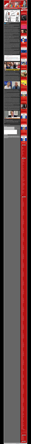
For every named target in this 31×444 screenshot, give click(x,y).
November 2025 (22, 204)
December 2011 (22, 326)
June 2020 (22, 251)
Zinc (21, 193)
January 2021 (22, 246)
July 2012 (22, 321)
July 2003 (22, 394)
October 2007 (22, 363)
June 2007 (22, 366)
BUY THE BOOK (24, 24)
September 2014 (22, 302)
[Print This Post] (17, 9)
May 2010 (22, 340)
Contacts (22, 152)
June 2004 (22, 386)
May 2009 (22, 349)
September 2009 (22, 346)
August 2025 (22, 206)
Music (21, 155)
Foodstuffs (22, 171)
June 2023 (22, 225)
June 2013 (22, 313)
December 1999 (22, 416)
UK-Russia (22, 191)
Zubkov (21, 194)
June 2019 (22, 260)
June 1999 (22, 418)
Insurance (22, 174)
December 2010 (22, 335)
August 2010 (22, 338)
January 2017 (22, 281)
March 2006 (22, 374)
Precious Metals (22, 183)
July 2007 (22, 365)
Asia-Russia (22, 160)
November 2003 (22, 391)
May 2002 (22, 404)
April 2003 (22, 396)
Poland (21, 182)
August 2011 (22, 329)
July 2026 (22, 198)
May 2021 (22, 243)
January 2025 (22, 211)
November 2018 (22, 265)
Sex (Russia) (22, 185)
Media (21, 176)
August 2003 (22, 393)
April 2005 (22, 379)
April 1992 (22, 427)
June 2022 (22, 234)
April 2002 (22, 405)
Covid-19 (22, 166)
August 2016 (22, 285)
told (17, 27)
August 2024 (22, 215)
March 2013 (22, 315)
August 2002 (22, 402)
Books (21, 146)
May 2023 (22, 226)
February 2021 (22, 245)
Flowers (22, 154)
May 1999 (22, 419)
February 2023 (22, 228)
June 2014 (22, 304)
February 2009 (22, 351)
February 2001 (22, 413)
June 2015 (22, 295)
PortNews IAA (22, 439)
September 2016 (22, 284)
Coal (21, 165)
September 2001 (22, 410)
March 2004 (22, 388)
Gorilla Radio (22, 436)
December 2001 (22, 408)
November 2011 (22, 327)
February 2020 (22, 254)
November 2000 (22, 414)
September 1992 (22, 425)
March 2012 (22, 324)
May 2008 (22, 358)
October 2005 (22, 377)
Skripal (21, 186)
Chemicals (22, 163)
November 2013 (22, 309)
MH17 (21, 177)
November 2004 (22, 383)
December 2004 (22, 382)
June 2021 (22, 242)
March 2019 (22, 262)
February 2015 (22, 298)
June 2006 (22, 372)
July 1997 (22, 422)
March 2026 (22, 201)
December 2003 (22, 390)
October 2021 (22, 240)
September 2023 (22, 223)
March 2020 (22, 253)
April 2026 (22, 200)
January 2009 (22, 352)
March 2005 (22, 380)
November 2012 (22, 318)
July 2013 (22, 312)
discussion (9, 74)
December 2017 (22, 273)
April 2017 (22, 279)
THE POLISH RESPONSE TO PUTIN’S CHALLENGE (10, 8)
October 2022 (22, 231)
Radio (21, 149)
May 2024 (22, 217)
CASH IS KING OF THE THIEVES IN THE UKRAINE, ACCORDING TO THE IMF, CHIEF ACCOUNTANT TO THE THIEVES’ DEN (12, 137)
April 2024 (22, 218)
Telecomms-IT (22, 188)
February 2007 (22, 369)
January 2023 (22, 229)
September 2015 (22, 293)
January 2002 (22, 407)
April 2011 (22, 332)
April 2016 (22, 288)
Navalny (22, 179)
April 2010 (22, 341)
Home (23, 8)
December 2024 (22, 212)
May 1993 (22, 424)
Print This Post (19, 9)
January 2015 (22, 299)
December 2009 (22, 344)
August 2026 (22, 197)
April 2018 (22, 270)
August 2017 (22, 276)
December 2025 (22, 203)
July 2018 (22, 268)
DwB (21, 169)
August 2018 (22, 267)
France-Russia (22, 172)
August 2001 (22, 411)
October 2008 (22, 354)
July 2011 (22, 330)
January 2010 (22, 343)
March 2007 (22, 368)
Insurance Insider (22, 437)
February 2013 (22, 316)
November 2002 (22, 400)
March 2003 (22, 397)
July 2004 (22, 385)
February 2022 (22, 237)
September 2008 (22, 355)
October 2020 (22, 248)
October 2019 (22, 257)
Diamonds (22, 168)
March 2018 (22, 271)
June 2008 (22, 357)
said (11, 29)
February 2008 (22, 360)
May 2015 (22, 296)
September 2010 (22, 337)
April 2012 (22, 323)
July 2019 (22, 259)
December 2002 (22, 399)
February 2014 (22, 307)
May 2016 (22, 287)
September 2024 (22, 214)
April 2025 (22, 209)
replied (9, 98)
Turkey (21, 190)
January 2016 (22, 290)
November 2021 (22, 239)
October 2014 (22, 301)
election (6, 107)
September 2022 (22, 232)
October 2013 (22, 310)
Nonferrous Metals (22, 180)
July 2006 (22, 371)
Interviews (22, 147)
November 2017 (22, 274)
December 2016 (22, 282)
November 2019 (22, 256)
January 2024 (22, 220)
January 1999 (22, 421)
